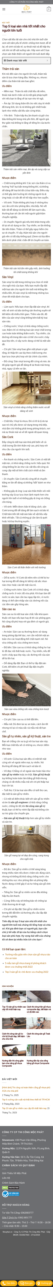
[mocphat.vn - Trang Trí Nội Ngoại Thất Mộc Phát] (26, 9)
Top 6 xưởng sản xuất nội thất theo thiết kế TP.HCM (26, 1099)
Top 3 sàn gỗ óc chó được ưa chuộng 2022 (26, 972)
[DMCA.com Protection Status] (10, 1187)
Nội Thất (6, 23)
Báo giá (29, 1283)
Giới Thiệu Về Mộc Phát (14, 1173)
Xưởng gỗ (46, 1283)
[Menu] (4, 9)
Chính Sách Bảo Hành (13, 1183)
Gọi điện (11, 1283)
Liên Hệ (6, 1178)
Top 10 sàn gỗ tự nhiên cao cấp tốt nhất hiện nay (24, 1108)
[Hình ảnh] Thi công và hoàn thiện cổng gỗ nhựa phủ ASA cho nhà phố (26, 1089)
